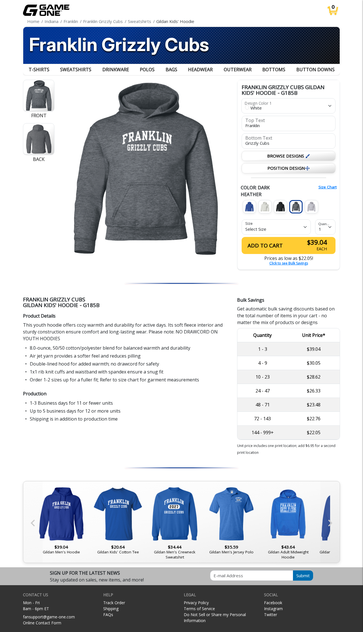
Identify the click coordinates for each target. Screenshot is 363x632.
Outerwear (238, 69)
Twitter (270, 614)
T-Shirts (39, 69)
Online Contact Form (42, 622)
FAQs (108, 614)
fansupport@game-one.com (49, 617)
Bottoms (273, 69)
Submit (303, 575)
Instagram (273, 608)
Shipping (111, 608)
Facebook (273, 602)
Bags (171, 69)
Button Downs (315, 69)
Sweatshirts (75, 69)
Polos (147, 69)
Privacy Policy (196, 602)
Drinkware (115, 69)
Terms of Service (199, 608)
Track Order (114, 602)
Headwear (200, 69)
